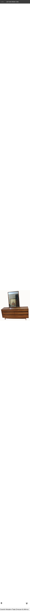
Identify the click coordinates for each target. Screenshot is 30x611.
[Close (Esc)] (28, 2)
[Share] (24, 2)
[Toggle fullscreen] (21, 2)
